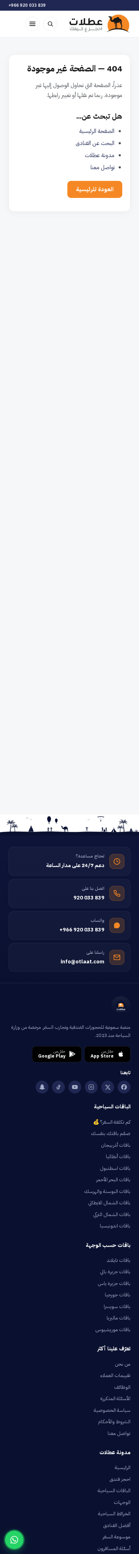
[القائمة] (32, 24)
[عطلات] (99, 24)
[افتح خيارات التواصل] (14, 1540)
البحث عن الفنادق (95, 143)
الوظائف (122, 1387)
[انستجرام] (91, 1087)
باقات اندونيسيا (115, 1226)
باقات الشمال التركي (111, 1214)
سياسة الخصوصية (112, 1410)
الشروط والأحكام (114, 1421)
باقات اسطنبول (115, 1168)
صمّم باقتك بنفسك (110, 1133)
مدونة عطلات (99, 155)
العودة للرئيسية (95, 189)
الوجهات (122, 1502)
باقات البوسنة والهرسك (107, 1191)
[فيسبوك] (124, 1087)
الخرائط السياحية (114, 1513)
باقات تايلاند (118, 1260)
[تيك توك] (58, 1087)
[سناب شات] (42, 1087)
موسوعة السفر (116, 1536)
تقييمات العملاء (115, 1375)
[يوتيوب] (74, 1087)
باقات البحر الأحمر (113, 1179)
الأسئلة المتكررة (115, 1398)
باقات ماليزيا (118, 1318)
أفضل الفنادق (116, 1525)
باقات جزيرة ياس (114, 1283)
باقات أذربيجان (115, 1145)
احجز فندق (119, 1479)
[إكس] (107, 1087)
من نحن (122, 1364)
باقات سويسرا (117, 1306)
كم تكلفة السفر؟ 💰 (111, 1122)
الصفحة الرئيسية (96, 131)
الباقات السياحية (114, 1490)
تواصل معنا (102, 167)
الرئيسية (122, 1467)
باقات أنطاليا (118, 1156)
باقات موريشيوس (112, 1329)
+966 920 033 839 (27, 5)
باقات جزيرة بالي (115, 1271)
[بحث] (50, 24)
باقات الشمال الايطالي (109, 1202)
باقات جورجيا (117, 1294)
